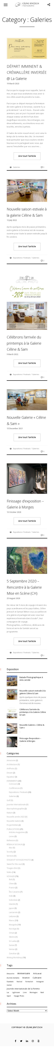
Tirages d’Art (12, 868)
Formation (29, 982)
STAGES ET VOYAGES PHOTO (19, 860)
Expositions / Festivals (21, 258)
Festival (19, 982)
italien (9, 985)
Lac (8, 992)
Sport (9, 996)
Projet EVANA (12, 825)
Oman (11, 933)
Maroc (11, 920)
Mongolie (13, 924)
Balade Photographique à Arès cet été (31, 678)
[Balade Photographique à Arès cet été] (12, 681)
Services (10, 856)
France (12, 887)
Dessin (9, 772)
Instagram (40, 982)
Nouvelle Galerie (14, 821)
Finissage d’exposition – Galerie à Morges (30, 739)
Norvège (12, 928)
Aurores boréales (13, 978)
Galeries (16, 167)
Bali (10, 879)
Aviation (26, 977)
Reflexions (11, 840)
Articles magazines (17, 832)
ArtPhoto (10, 768)
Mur (10, 847)
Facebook (10, 982)
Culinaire (37, 977)
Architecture (12, 764)
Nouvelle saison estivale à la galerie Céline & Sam (33, 692)
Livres (11, 836)
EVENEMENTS (12, 781)
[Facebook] (15, 1041)
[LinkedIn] (27, 1041)
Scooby (10, 851)
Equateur (10, 777)
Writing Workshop (14, 957)
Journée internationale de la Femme (23, 988)
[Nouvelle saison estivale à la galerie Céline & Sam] (12, 694)
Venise (12, 949)
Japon (11, 908)
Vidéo (9, 872)
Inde (11, 896)
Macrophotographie (15, 808)
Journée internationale (16, 804)
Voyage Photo (19, 996)
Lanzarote (13, 912)
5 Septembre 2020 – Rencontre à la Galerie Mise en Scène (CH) (24, 587)
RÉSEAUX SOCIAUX (14, 844)
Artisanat (37, 973)
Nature (10, 812)
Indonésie (13, 900)
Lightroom (16, 992)
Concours (13, 784)
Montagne (33, 992)
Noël (42, 992)
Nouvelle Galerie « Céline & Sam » (32, 726)
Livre (25, 992)
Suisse (11, 945)
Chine (11, 883)
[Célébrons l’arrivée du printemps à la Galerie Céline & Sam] (12, 713)
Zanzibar (13, 953)
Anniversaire (23, 973)
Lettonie (12, 916)
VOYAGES (11, 876)
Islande (12, 904)
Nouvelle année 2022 (16, 816)
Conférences (14, 788)
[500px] (38, 1041)
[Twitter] (21, 1041)
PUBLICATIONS (13, 829)
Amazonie (11, 760)
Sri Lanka (12, 941)
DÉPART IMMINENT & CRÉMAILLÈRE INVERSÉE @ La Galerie (27, 72)
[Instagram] (32, 1041)
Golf (8, 800)
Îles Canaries (14, 892)
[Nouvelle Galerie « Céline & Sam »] (12, 728)
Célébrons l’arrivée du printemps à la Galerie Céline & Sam (24, 343)
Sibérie (12, 937)
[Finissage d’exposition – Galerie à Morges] (12, 742)
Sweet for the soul (14, 864)
